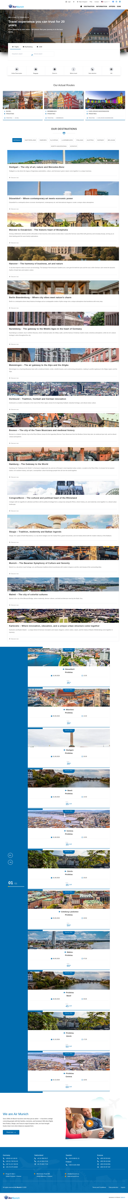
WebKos (123, 1197)
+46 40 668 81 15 (73, 1158)
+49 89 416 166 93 (11, 1158)
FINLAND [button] (79, 140)
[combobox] (21, 53)
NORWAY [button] (100, 140)
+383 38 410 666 (105, 1161)
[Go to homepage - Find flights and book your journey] (81, 6)
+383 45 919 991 (105, 1164)
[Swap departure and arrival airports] (32, 55)
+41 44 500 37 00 (42, 1161)
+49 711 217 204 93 (11, 1164)
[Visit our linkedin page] (120, 2)
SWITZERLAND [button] (30, 140)
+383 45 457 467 (105, 1167)
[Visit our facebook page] (113, 2)
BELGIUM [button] (111, 140)
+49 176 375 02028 (11, 1167)
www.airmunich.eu (73, 1176)
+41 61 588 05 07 (42, 1158)
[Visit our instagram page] (116, 2)
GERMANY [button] (17, 140)
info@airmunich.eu (73, 1174)
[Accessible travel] (73, 2)
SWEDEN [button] (43, 140)
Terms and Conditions (99, 1187)
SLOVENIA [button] (54, 140)
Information (101, 6)
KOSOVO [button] (73, 146)
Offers (112, 6)
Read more (10, 1132)
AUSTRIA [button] (90, 140)
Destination (89, 6)
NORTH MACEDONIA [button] (59, 146)
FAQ (91, 1)
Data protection (113, 1187)
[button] (68, 2)
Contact (97, 1)
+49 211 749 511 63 (11, 1161)
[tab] (15, 46)
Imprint (123, 1187)
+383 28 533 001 (105, 1158)
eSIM (119, 6)
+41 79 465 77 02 (42, 1164)
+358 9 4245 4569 (74, 1165)
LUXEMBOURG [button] (67, 140)
